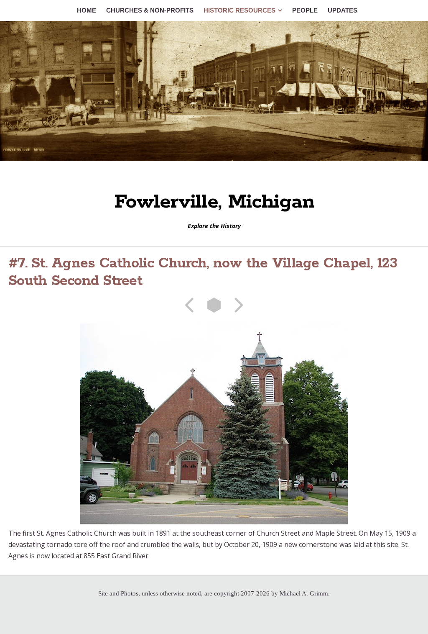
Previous (192, 305)
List (214, 305)
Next (236, 305)
